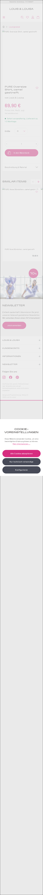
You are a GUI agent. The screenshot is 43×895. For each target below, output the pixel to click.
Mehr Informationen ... (21, 444)
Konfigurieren (21, 470)
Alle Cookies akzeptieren (21, 453)
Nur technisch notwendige (21, 461)
